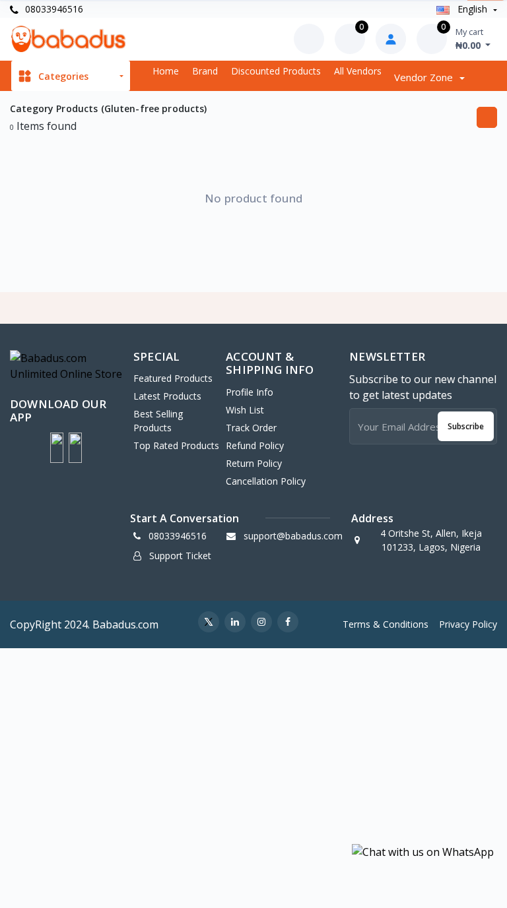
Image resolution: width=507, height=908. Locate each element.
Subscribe (466, 426)
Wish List (245, 410)
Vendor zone (425, 77)
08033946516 (52, 9)
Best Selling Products (158, 421)
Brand (205, 71)
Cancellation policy (266, 481)
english (472, 9)
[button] (56, 448)
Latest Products (167, 396)
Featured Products (173, 378)
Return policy (254, 463)
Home (165, 71)
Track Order (251, 427)
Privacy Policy (468, 624)
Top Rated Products (176, 445)
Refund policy (255, 445)
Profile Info (249, 392)
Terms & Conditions (385, 624)
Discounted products (276, 71)
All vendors (358, 71)
